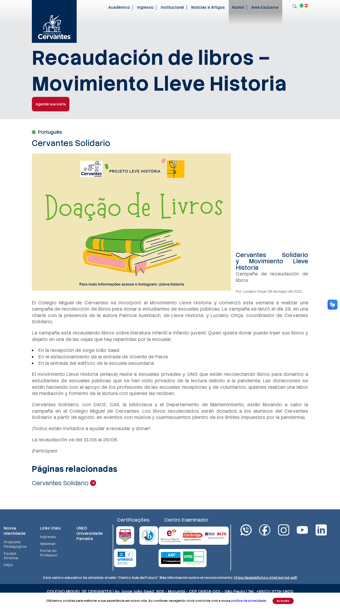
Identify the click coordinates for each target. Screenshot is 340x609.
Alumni (238, 7)
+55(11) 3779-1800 (274, 591)
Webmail (48, 543)
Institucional (172, 7)
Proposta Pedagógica (15, 544)
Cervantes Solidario (61, 483)
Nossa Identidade (14, 531)
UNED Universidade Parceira (89, 533)
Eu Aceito (283, 601)
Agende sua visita (51, 104)
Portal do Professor (49, 552)
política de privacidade (248, 601)
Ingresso (145, 7)
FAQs (8, 565)
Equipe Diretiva (11, 555)
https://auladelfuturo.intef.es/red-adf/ (265, 577)
